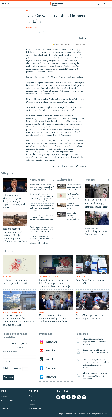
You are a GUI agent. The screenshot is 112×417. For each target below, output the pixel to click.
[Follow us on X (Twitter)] (63, 397)
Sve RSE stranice (7, 400)
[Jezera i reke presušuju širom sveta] (61, 205)
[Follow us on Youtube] (68, 397)
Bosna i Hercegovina (48, 277)
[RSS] (79, 397)
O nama (4, 396)
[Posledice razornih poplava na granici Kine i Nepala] (61, 186)
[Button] (81, 38)
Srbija (41, 312)
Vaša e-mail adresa (11, 352)
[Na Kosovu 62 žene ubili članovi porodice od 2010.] (61, 195)
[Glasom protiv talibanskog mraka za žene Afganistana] (97, 218)
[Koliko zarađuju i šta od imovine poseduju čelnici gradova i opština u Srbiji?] (56, 300)
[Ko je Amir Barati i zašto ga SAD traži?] (92, 264)
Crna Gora (80, 277)
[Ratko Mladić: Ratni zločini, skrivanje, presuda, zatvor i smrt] (97, 191)
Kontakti (4, 409)
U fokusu (8, 251)
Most (78, 312)
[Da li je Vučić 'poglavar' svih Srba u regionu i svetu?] (92, 300)
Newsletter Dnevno (36, 409)
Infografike (8, 277)
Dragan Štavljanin (33, 27)
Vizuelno (32, 400)
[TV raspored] (84, 397)
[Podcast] (98, 3)
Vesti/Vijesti (37, 179)
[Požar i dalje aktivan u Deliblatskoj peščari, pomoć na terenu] (61, 214)
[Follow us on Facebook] (58, 397)
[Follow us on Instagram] (74, 397)
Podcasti (90, 179)
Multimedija (64, 179)
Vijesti (29, 11)
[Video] (105, 3)
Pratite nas (8, 377)
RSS (2, 404)
